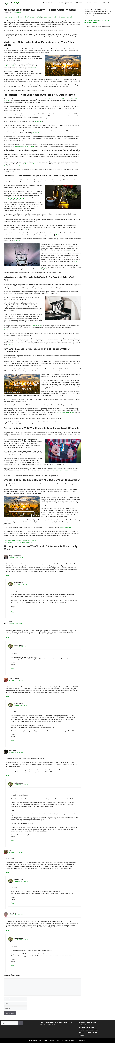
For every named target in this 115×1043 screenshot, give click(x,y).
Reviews (55, 17)
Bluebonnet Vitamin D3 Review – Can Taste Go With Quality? (20, 540)
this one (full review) (66, 527)
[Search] (20, 1023)
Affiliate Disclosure (69, 1040)
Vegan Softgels (46, 17)
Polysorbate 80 (36, 326)
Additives (79, 3)
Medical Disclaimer (80, 1040)
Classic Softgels (36, 17)
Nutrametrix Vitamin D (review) (34, 164)
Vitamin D (7, 539)
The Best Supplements (65, 3)
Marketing (8, 17)
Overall (69, 17)
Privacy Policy (60, 1040)
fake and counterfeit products (65, 412)
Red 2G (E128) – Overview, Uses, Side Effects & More (18, 542)
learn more (51, 1024)
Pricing (62, 17)
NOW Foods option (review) (60, 470)
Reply (7, 575)
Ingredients (18, 17)
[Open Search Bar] (109, 3)
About (103, 3)
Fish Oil (33, 68)
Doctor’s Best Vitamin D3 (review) (59, 99)
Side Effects (27, 17)
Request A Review (91, 3)
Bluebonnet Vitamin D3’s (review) (24, 146)
